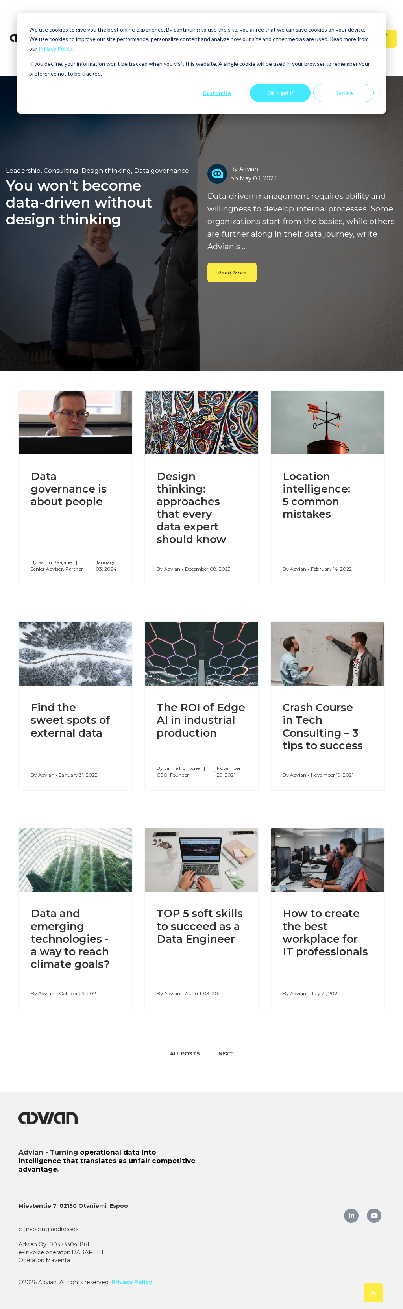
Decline (344, 92)
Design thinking (106, 170)
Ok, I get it (280, 92)
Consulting (61, 170)
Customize (217, 92)
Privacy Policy (55, 48)
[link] (48, 1117)
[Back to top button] (373, 1292)
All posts (185, 1054)
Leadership (23, 170)
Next (225, 1054)
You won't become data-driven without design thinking (79, 202)
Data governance (161, 170)
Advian (248, 168)
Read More (232, 272)
